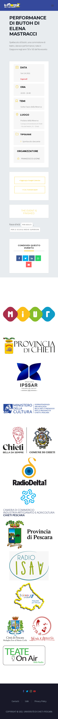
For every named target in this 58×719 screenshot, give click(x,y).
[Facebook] (23, 691)
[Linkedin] (32, 258)
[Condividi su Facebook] (19, 258)
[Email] (29, 264)
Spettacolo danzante (31, 141)
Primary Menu (52, 6)
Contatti (15, 701)
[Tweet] (25, 258)
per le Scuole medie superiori (25, 230)
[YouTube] (34, 691)
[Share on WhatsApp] (38, 258)
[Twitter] (27, 691)
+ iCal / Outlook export (30, 190)
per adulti (27, 225)
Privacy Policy (40, 701)
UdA (27, 701)
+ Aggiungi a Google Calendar (29, 180)
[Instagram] (31, 691)
